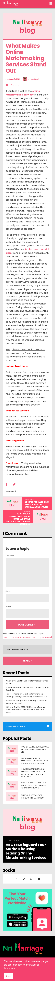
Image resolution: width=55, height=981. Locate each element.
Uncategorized (11, 491)
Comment (10, 555)
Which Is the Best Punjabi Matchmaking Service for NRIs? (27, 682)
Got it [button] (8, 976)
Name (8, 591)
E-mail (8, 606)
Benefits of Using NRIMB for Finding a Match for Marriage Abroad (26, 701)
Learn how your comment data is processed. (27, 637)
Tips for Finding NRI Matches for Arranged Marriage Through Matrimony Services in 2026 (27, 695)
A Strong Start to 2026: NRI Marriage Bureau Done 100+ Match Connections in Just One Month (25, 710)
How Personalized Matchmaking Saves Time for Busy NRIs (27, 688)
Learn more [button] (10, 968)
